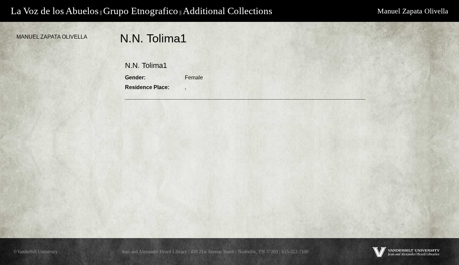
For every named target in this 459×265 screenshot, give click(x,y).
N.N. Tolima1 (146, 65)
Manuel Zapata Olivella (412, 11)
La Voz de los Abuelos (54, 10)
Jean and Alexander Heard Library (154, 251)
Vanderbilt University (37, 251)
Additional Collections (227, 10)
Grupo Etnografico (140, 10)
